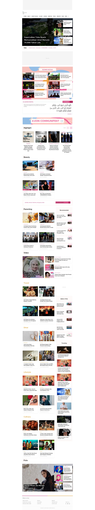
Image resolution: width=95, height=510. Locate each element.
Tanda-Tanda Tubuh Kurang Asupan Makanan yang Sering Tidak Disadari (63, 412)
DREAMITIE (59, 16)
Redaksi (53, 500)
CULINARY (41, 16)
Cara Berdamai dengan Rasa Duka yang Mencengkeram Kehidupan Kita (63, 356)
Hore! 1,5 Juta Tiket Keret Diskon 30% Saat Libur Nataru (61, 216)
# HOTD (54, 47)
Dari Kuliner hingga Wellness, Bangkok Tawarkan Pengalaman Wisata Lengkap (30, 301)
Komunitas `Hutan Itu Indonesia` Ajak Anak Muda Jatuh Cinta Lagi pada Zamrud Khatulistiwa (66, 76)
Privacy (38, 500)
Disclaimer (39, 502)
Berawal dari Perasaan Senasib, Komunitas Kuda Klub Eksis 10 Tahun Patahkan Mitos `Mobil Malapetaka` (40, 94)
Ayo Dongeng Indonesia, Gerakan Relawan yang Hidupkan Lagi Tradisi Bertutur (40, 85)
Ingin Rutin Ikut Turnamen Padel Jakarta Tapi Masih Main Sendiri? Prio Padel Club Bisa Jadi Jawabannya (61, 328)
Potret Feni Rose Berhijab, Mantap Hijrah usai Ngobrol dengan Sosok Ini (67, 470)
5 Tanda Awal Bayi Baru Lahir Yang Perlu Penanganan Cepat (61, 232)
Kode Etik (39, 503)
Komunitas (62, 73)
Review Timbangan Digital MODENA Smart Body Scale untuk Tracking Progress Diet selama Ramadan (61, 313)
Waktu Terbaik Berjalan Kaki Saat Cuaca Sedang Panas (67, 31)
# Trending (50, 47)
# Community (38, 47)
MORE (66, 16)
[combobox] (68, 102)
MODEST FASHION (35, 16)
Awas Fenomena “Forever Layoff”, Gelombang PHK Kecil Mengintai (61, 239)
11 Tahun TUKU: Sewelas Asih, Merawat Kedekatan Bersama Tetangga (46, 435)
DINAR (63, 16)
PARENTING (50, 16)
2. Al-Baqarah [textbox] (66, 101)
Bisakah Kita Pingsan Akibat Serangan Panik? (67, 23)
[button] (71, 128)
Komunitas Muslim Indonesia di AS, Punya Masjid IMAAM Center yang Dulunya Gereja (40, 76)
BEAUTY (29, 16)
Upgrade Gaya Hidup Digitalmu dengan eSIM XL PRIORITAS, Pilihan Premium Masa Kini (28, 148)
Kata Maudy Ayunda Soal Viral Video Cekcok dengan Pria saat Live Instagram (63, 260)
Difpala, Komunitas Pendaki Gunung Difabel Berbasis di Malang (66, 94)
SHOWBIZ (45, 16)
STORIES (25, 16)
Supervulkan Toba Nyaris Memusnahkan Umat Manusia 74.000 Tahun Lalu (36, 40)
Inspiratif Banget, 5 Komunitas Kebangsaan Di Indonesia (61, 247)
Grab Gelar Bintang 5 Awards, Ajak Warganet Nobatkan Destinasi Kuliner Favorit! (46, 454)
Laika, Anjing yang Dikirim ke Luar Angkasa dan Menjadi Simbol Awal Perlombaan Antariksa (67, 42)
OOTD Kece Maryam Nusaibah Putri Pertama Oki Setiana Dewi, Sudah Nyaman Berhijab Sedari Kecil (68, 478)
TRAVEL (54, 16)
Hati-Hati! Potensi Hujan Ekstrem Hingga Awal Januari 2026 (61, 224)
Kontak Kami (54, 503)
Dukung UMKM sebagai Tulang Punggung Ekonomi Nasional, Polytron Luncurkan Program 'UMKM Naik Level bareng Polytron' (60, 320)
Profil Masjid (25, 500)
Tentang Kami (54, 502)
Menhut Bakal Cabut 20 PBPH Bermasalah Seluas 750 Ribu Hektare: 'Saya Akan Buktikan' (46, 365)
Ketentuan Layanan (27, 502)
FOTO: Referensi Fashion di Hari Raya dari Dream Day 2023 (68, 485)
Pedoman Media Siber (27, 503)
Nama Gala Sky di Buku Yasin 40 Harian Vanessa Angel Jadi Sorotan (31, 274)
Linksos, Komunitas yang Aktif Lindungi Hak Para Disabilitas (65, 85)
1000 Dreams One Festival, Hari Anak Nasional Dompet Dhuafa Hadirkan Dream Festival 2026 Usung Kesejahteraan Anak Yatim (61, 305)
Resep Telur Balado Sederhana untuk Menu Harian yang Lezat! (30, 435)
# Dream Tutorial (32, 47)
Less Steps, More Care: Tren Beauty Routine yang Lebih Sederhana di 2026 (30, 195)
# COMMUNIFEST (44, 47)
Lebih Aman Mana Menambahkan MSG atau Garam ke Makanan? (29, 346)
